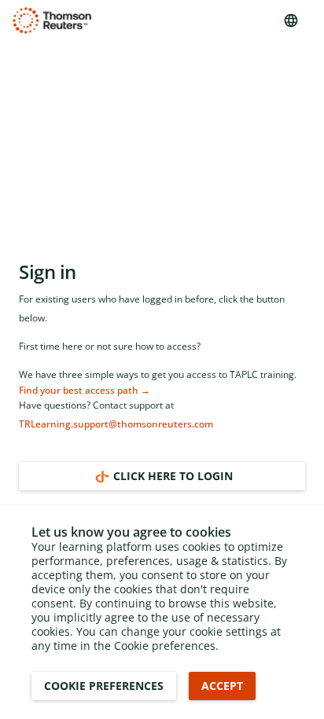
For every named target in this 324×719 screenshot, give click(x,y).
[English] (291, 20)
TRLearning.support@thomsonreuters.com (116, 424)
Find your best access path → (84, 390)
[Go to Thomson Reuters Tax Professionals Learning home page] (52, 20)
